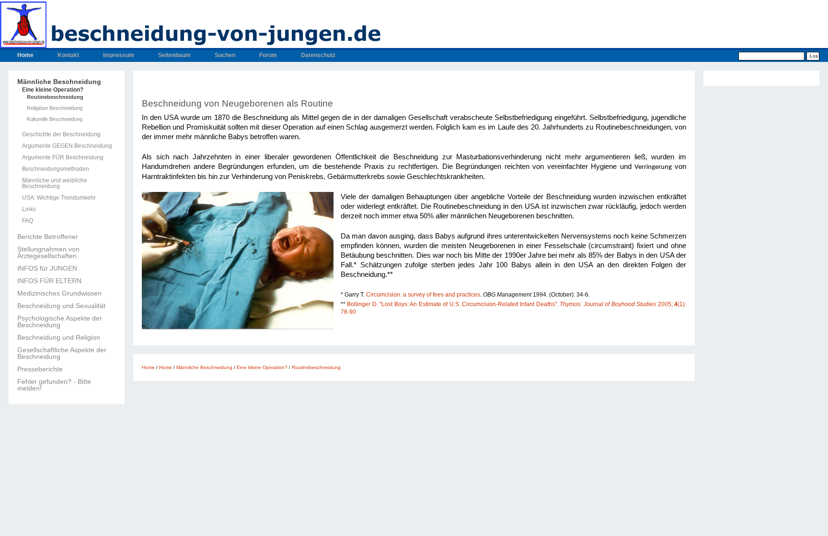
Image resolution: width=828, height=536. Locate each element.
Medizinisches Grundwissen (59, 293)
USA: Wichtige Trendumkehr (59, 198)
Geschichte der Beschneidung (61, 134)
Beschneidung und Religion (58, 337)
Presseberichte (40, 369)
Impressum (118, 55)
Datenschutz (318, 55)
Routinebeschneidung (55, 97)
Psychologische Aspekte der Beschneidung (59, 321)
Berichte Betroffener (47, 236)
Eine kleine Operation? (52, 90)
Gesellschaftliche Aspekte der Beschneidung (61, 353)
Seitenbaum (174, 55)
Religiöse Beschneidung (54, 108)
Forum (268, 55)
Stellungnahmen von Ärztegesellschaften (48, 252)
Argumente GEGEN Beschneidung (67, 146)
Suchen (225, 55)
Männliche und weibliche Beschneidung (54, 183)
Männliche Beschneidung (59, 81)
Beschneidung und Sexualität (61, 305)
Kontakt (68, 55)
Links (29, 209)
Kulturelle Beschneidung (54, 119)
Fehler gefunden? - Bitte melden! (54, 385)
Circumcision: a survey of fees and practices (423, 294)
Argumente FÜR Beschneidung (63, 157)
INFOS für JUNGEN (47, 268)
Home (25, 55)
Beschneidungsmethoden (55, 169)
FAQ (27, 221)
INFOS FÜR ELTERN (49, 280)
